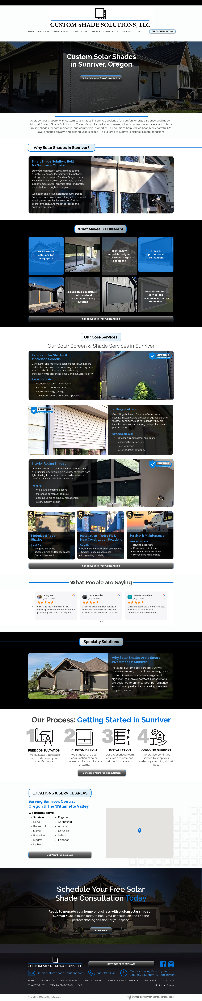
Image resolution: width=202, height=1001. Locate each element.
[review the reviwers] (73, 595)
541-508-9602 (106, 972)
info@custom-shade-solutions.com (60, 973)
